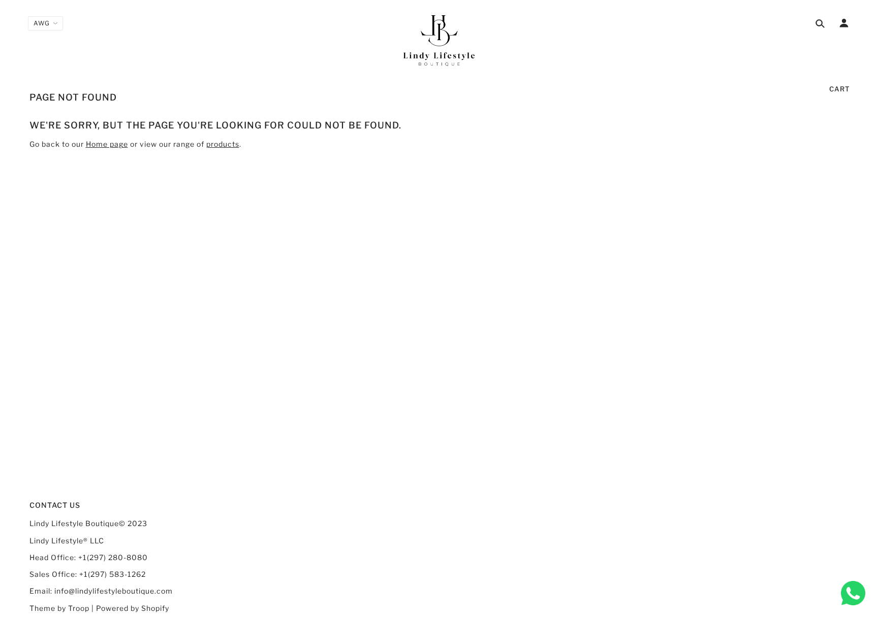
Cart (839, 89)
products (222, 144)
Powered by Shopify (132, 608)
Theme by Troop (59, 608)
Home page (107, 144)
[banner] (439, 40)
